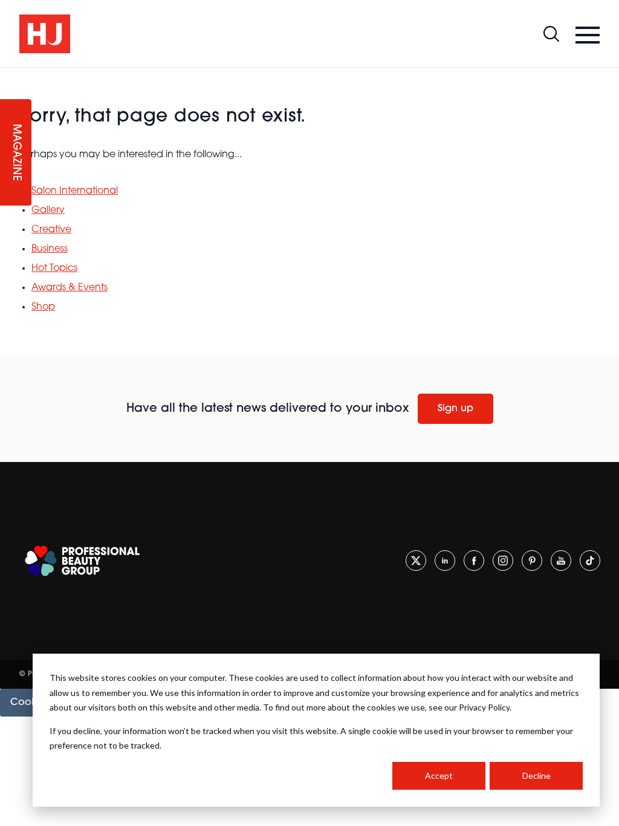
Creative (51, 230)
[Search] (551, 34)
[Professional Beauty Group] (82, 560)
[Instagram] (503, 560)
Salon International (74, 191)
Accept (439, 775)
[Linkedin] (445, 560)
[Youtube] (561, 560)
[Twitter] (416, 560)
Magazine (15, 152)
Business (49, 249)
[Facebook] (474, 560)
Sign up (455, 409)
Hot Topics (54, 268)
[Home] (44, 34)
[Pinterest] (532, 560)
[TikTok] (590, 560)
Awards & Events (69, 288)
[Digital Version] (9, 74)
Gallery (48, 210)
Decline (536, 775)
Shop (43, 307)
